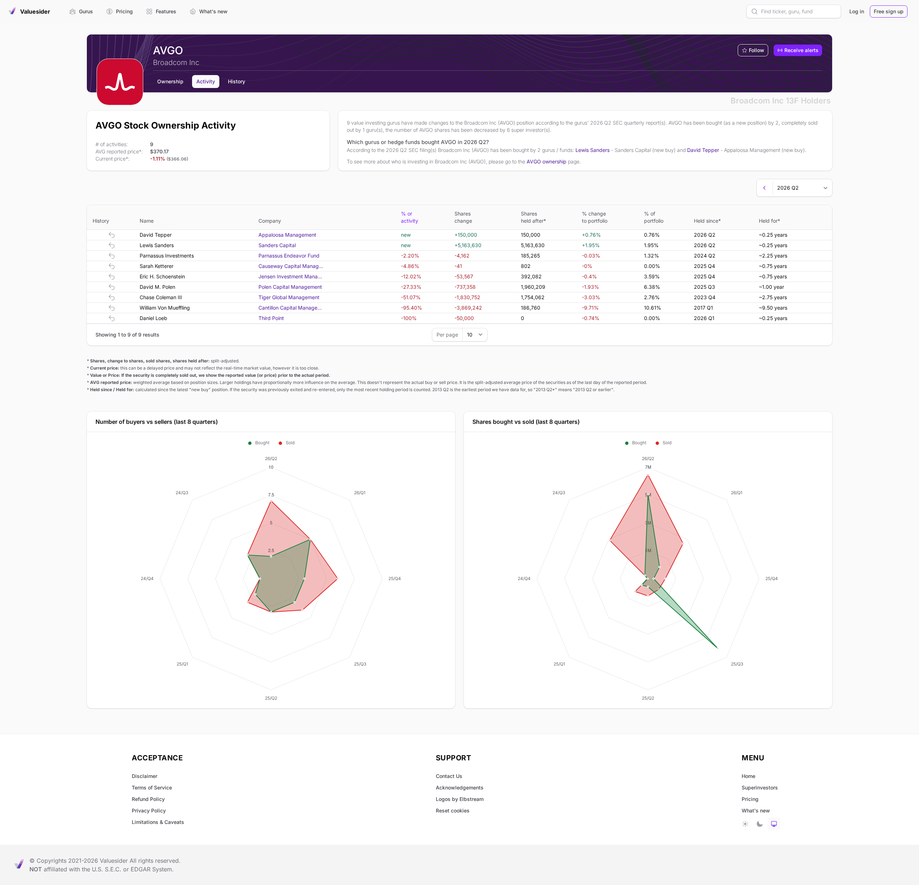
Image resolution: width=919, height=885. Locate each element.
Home (748, 776)
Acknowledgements (460, 787)
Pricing (750, 799)
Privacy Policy (149, 810)
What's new (756, 810)
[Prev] (764, 188)
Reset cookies (453, 810)
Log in (856, 11)
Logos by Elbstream (460, 799)
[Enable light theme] (745, 823)
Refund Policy (148, 799)
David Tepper (703, 150)
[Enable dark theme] (759, 823)
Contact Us (449, 776)
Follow (756, 50)
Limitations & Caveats (158, 822)
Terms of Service (152, 787)
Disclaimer (144, 776)
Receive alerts (801, 50)
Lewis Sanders (592, 150)
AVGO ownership (546, 161)
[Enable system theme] (774, 823)
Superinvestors (760, 787)
